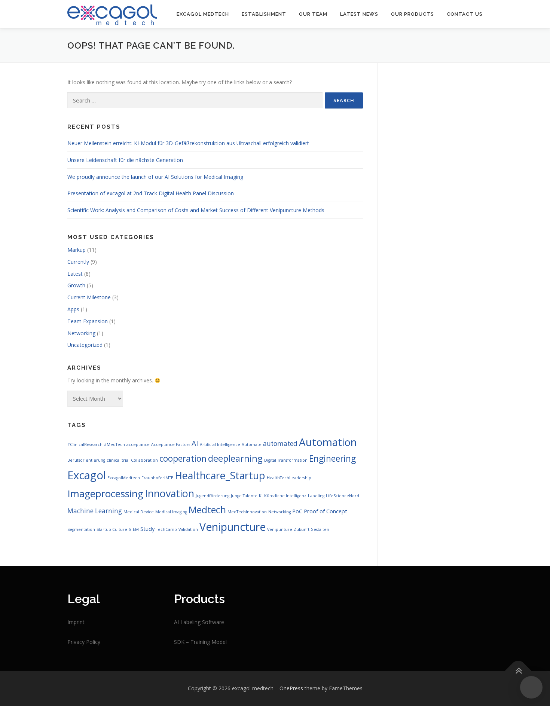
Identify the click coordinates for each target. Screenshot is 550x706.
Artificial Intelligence (220, 444)
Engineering (332, 458)
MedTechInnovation (247, 511)
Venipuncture (232, 527)
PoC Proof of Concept (319, 511)
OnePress (291, 688)
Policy (93, 641)
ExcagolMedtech (123, 477)
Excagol (86, 475)
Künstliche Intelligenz (285, 495)
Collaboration (144, 460)
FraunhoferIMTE (157, 477)
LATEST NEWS (359, 14)
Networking (81, 333)
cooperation (183, 458)
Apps (73, 309)
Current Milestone (89, 297)
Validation (188, 529)
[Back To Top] (518, 671)
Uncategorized (85, 344)
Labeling (316, 495)
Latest (75, 273)
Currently (78, 261)
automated (280, 443)
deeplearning (235, 458)
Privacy (76, 641)
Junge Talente (244, 495)
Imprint (76, 622)
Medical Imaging (171, 511)
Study (147, 528)
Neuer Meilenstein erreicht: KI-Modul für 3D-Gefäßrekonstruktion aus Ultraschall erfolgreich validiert (188, 143)
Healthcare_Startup (220, 475)
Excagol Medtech (203, 14)
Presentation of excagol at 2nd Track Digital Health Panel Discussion (150, 193)
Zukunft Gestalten (311, 529)
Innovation (169, 493)
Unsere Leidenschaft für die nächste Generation (125, 159)
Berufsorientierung (86, 460)
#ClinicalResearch (85, 444)
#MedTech (114, 444)
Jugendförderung (212, 495)
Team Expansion (87, 321)
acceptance (138, 444)
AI (195, 443)
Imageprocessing (105, 493)
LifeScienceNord (342, 495)
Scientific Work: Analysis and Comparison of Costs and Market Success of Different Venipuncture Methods (195, 210)
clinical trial (118, 460)
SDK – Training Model (200, 641)
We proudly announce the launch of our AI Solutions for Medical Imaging (155, 176)
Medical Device (138, 511)
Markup (76, 249)
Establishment (264, 14)
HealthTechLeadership (289, 477)
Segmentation (81, 529)
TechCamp (166, 529)
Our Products (412, 14)
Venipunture (279, 529)
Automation (328, 442)
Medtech (207, 509)
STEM (134, 529)
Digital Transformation (286, 460)
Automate (252, 444)
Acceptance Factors (170, 444)
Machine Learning (94, 511)
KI (261, 495)
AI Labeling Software (199, 622)
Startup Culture (112, 529)
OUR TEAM (313, 14)
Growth (76, 285)
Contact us (465, 14)
